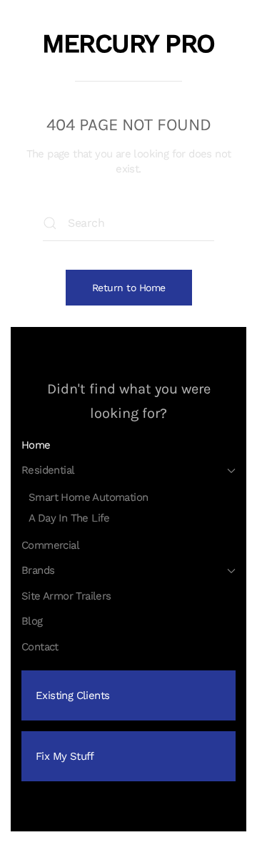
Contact (40, 646)
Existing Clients (72, 695)
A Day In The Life (69, 518)
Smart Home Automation (88, 497)
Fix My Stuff (65, 756)
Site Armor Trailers (66, 596)
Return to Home (129, 287)
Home (36, 445)
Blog (32, 621)
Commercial (50, 545)
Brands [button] (37, 570)
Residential (47, 470)
